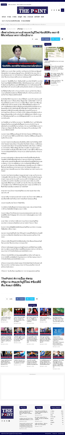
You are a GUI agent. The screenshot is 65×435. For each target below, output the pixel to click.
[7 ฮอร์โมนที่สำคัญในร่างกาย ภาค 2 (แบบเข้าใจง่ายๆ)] (54, 52)
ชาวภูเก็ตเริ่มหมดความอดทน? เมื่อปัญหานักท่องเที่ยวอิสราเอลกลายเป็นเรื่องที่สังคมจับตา (45, 362)
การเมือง (7, 24)
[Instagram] (54, 10)
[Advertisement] (32, 387)
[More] (62, 39)
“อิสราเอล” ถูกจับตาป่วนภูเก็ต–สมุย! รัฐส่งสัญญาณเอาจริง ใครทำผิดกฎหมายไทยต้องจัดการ (45, 339)
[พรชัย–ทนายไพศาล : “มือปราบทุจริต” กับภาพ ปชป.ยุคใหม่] (47, 82)
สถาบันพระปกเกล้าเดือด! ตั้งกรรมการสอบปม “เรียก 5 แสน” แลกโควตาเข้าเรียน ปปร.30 (58, 319)
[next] (63, 4)
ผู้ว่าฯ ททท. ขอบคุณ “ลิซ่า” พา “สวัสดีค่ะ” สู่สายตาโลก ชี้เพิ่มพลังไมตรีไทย (57, 75)
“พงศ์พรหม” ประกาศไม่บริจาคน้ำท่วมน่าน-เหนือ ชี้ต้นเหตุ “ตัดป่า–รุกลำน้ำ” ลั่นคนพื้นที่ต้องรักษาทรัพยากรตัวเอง (58, 364)
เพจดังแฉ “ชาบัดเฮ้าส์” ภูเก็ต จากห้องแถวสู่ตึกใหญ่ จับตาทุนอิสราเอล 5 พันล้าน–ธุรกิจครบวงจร (6, 339)
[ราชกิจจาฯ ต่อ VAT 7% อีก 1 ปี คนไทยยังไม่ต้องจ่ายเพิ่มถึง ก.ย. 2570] (19, 355)
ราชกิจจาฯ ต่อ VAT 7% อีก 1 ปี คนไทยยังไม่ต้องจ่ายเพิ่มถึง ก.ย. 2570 (19, 362)
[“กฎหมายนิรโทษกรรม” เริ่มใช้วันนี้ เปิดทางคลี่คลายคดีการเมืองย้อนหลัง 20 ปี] (6, 355)
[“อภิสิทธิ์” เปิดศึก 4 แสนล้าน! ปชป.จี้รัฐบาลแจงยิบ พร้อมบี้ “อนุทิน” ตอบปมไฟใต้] (19, 331)
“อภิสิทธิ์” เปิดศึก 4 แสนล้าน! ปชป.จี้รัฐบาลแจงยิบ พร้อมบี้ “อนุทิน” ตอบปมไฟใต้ (19, 339)
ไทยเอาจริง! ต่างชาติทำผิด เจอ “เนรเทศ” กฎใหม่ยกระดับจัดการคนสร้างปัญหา (57, 68)
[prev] (60, 4)
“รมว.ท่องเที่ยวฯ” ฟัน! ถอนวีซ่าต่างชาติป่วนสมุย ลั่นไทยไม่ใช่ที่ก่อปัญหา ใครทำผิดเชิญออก (32, 339)
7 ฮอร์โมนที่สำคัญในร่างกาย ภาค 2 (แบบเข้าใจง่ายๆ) (54, 62)
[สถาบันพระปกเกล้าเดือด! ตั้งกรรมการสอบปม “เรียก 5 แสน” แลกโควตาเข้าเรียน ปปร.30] (58, 312)
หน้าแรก (2, 24)
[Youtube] (59, 10)
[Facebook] (52, 10)
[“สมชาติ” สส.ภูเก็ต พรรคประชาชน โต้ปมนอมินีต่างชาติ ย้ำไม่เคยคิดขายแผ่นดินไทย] (32, 355)
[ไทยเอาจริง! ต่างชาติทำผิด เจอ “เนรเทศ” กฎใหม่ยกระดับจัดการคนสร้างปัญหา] (47, 68)
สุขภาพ (46, 59)
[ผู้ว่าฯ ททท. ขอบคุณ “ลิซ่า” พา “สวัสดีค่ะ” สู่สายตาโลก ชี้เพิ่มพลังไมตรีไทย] (47, 75)
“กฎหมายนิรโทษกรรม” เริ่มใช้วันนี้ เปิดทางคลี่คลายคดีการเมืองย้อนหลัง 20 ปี (6, 362)
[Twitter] (56, 10)
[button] (62, 10)
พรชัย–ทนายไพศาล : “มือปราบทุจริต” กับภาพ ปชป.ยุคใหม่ (19, 4)
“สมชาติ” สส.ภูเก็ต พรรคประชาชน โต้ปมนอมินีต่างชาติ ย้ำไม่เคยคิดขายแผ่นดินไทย (32, 362)
